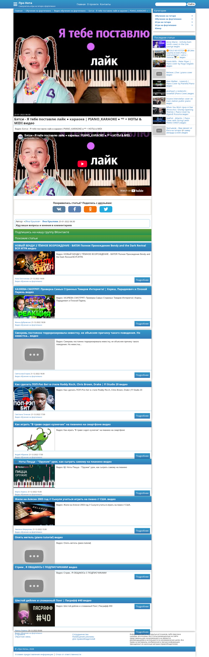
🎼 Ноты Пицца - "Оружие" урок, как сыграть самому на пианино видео (63, 461)
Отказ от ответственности (68, 654)
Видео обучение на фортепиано (28, 281)
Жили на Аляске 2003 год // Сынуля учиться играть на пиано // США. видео (65, 499)
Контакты (105, 4)
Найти (191, 4)
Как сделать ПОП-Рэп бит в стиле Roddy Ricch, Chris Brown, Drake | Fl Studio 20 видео (71, 384)
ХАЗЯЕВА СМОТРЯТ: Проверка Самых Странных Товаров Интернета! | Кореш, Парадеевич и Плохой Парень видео (81, 290)
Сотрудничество (80, 634)
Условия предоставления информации (34, 654)
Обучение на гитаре (165, 15)
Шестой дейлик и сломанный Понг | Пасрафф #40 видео (53, 600)
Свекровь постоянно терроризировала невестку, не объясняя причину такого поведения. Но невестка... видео (77, 334)
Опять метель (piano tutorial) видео (39, 537)
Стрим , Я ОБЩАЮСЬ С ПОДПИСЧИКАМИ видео (46, 567)
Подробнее (142, 280)
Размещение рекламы (83, 637)
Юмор (158, 28)
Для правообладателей (83, 639)
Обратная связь (23, 637)
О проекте (93, 4)
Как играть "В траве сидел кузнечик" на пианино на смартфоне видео (63, 424)
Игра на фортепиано (165, 25)
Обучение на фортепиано (168, 19)
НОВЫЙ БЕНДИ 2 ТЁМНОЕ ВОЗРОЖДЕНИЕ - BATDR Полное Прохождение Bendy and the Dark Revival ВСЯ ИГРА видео (80, 247)
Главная (81, 4)
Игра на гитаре (163, 22)
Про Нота (25, 3)
